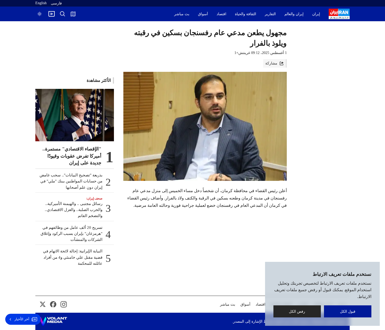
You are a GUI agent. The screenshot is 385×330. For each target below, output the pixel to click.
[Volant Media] (53, 321)
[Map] (73, 14)
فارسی (56, 3)
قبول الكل (347, 311)
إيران (316, 14)
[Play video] (51, 14)
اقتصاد (221, 14)
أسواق (203, 14)
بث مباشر (181, 14)
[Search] (62, 14)
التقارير (270, 14)
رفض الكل (297, 311)
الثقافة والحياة (245, 14)
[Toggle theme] (39, 14)
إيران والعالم (294, 14)
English (41, 3)
